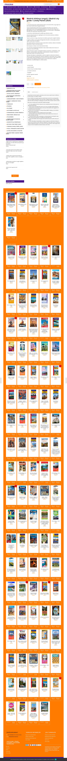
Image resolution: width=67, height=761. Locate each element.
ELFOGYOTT (20, 674)
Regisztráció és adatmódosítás (30, 734)
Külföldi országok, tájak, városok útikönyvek (40, 87)
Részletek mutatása (13, 213)
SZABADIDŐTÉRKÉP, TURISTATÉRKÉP (15, 99)
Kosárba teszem (9, 213)
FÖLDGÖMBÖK (15, 117)
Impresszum (47, 739)
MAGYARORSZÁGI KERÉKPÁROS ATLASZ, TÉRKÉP (15, 96)
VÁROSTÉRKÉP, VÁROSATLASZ (13, 114)
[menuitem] (5, 7)
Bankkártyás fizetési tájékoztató (30, 738)
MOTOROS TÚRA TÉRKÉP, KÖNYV (14, 124)
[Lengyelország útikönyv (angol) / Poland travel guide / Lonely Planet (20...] (1, 380)
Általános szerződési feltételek (50, 734)
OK (55, 759)
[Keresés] (61, 13)
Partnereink (8, 751)
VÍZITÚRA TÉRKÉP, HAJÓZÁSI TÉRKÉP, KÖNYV (14, 133)
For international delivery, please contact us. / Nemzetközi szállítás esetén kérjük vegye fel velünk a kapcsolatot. (33, 1)
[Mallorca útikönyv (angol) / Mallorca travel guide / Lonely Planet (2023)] (66, 380)
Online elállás (27, 739)
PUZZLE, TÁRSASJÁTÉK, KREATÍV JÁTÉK (15, 128)
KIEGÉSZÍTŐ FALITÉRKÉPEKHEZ (13, 122)
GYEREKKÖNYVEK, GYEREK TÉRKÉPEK (15, 112)
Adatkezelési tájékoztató (49, 738)
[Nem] (65, 759)
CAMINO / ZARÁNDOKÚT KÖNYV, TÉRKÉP (13, 101)
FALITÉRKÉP (15, 108)
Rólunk (7, 749)
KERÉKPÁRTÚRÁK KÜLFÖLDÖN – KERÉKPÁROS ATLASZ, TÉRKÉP (15, 91)
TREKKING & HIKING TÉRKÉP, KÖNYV (15, 126)
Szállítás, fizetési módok (29, 736)
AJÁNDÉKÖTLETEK (15, 88)
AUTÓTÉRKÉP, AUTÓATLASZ (15, 110)
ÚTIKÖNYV (15, 106)
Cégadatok (8, 747)
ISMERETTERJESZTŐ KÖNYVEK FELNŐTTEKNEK (15, 119)
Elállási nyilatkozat (9, 183)
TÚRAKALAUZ (15, 104)
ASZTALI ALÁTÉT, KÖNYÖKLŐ (13, 93)
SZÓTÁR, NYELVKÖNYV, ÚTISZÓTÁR (14, 130)
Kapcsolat (7, 746)
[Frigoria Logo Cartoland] (10, 4)
